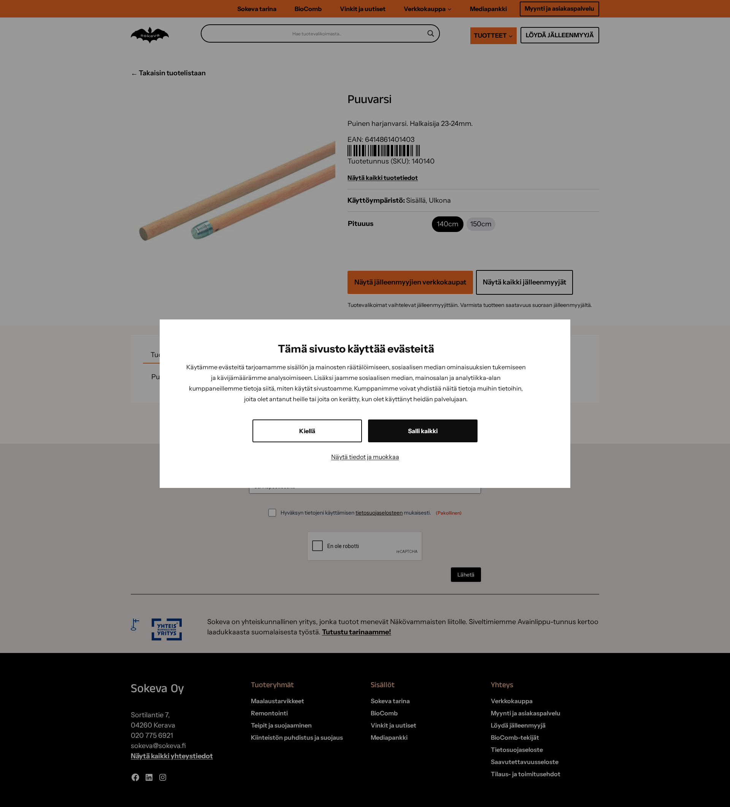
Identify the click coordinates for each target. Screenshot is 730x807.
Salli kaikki (423, 431)
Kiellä (307, 431)
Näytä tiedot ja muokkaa (365, 457)
